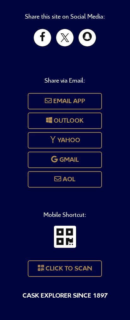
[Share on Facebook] (42, 38)
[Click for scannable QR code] (65, 237)
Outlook (68, 121)
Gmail (68, 160)
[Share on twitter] (65, 38)
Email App (68, 101)
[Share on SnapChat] (87, 38)
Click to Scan (68, 268)
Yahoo (68, 140)
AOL (68, 179)
